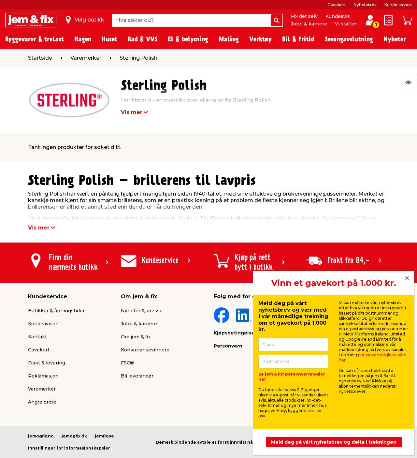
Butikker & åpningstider (56, 311)
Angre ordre (42, 402)
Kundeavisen (43, 324)
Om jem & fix (136, 337)
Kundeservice (398, 5)
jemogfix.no (41, 436)
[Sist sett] (409, 82)
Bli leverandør (137, 376)
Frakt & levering (46, 363)
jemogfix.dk (74, 436)
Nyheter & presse (142, 311)
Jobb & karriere (309, 24)
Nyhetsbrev (365, 5)
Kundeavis (337, 16)
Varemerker (42, 389)
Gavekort (336, 5)
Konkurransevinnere (145, 350)
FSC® (127, 363)
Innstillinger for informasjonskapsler (69, 448)
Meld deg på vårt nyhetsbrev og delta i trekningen (333, 442)
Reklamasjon (43, 376)
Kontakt (37, 337)
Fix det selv (304, 16)
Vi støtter (346, 24)
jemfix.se (104, 436)
